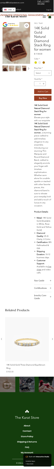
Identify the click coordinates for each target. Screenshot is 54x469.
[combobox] (42, 73)
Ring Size (38, 68)
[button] (49, 16)
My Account (27, 452)
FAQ (27, 447)
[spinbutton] (40, 83)
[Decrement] (36, 83)
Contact (27, 431)
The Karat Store (16, 16)
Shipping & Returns (27, 441)
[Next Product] (52, 339)
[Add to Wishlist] (26, 25)
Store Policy (27, 436)
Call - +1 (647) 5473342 (43, 2)
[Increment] (43, 83)
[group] (27, 346)
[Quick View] (27, 339)
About (27, 425)
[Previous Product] (1, 339)
